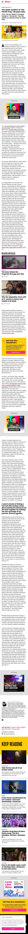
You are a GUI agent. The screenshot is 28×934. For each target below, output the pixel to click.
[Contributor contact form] (3, 720)
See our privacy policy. (12, 925)
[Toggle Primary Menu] (2, 2)
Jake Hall (5, 276)
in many (11, 129)
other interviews (19, 129)
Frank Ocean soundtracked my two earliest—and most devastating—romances (14, 800)
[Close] (24, 917)
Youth (18, 729)
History (4, 270)
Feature (23, 727)
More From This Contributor (13, 701)
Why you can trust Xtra (9, 734)
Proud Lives (5, 766)
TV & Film (13, 727)
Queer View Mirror (6, 7)
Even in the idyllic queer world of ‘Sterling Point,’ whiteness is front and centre (14, 867)
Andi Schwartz (6, 303)
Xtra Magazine (8, 1)
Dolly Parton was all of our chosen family (12, 769)
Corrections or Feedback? (8, 731)
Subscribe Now (16, 352)
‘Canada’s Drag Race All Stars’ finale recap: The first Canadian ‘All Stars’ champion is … (13, 834)
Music (3, 796)
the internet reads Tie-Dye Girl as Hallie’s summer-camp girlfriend (14, 385)
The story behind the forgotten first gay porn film (13, 273)
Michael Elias (5, 22)
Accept (13, 928)
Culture (18, 727)
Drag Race (4, 829)
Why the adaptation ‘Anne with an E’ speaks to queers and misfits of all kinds (14, 299)
